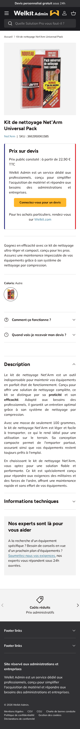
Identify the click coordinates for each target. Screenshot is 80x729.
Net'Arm (9, 136)
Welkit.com (42, 219)
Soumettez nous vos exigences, (32, 555)
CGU (39, 711)
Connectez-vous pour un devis (40, 202)
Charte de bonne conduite (60, 711)
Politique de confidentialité (19, 715)
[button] (73, 13)
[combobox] (40, 23)
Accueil (8, 37)
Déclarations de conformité (19, 718)
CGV (30, 711)
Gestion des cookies (50, 715)
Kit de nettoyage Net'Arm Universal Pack (39, 37)
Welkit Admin (21, 704)
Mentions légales (13, 711)
